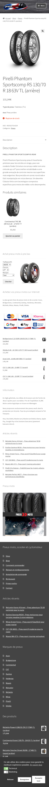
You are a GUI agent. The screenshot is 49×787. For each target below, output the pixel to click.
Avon (8, 656)
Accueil (8, 18)
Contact (9, 588)
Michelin (9, 692)
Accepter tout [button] (38, 779)
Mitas (8, 697)
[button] (43, 31)
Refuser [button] (10, 779)
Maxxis (8, 683)
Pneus (20, 18)
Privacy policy (11, 583)
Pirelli (8, 701)
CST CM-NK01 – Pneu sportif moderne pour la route (24, 460)
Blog (8, 561)
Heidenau (9, 678)
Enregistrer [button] (24, 779)
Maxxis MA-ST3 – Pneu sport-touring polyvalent (23, 464)
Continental (11, 665)
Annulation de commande (16, 574)
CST (7, 669)
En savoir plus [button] (36, 765)
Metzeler (9, 688)
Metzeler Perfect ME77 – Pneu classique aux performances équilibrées (21, 475)
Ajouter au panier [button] (13, 236)
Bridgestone (11, 660)
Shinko (8, 706)
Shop (14, 18)
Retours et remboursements (17, 570)
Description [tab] (7, 140)
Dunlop (9, 674)
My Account (10, 579)
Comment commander (15, 565)
